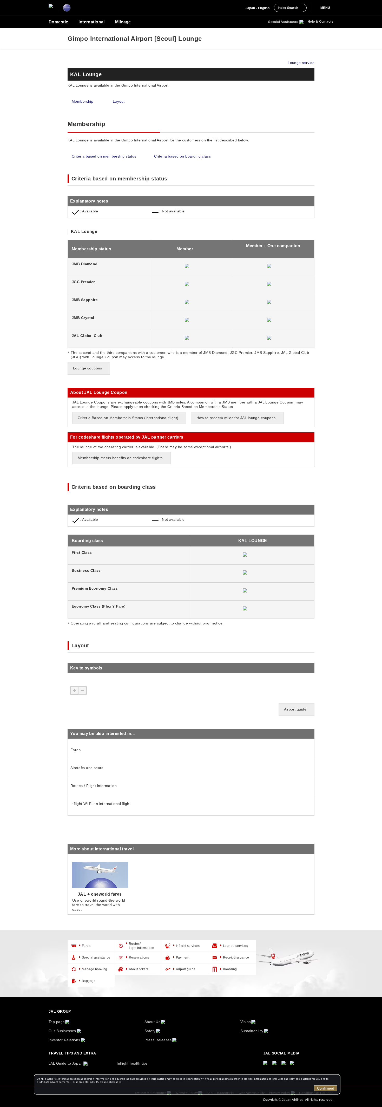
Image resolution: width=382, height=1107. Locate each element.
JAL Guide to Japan (66, 1063)
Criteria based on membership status (104, 156)
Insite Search (288, 8)
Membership (82, 101)
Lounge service (301, 63)
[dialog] (187, 1084)
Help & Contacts (320, 21)
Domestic (58, 22)
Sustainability (252, 1031)
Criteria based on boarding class (182, 156)
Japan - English (258, 8)
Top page (57, 1022)
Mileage (123, 22)
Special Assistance (283, 22)
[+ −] (85, 696)
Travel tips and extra (72, 1053)
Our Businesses (62, 1031)
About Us (152, 1022)
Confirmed (325, 1088)
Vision (245, 1022)
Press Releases (158, 1040)
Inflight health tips (132, 1063)
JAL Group (60, 1011)
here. (118, 1081)
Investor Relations (64, 1040)
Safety (150, 1031)
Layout (119, 101)
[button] (191, 201)
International (91, 22)
